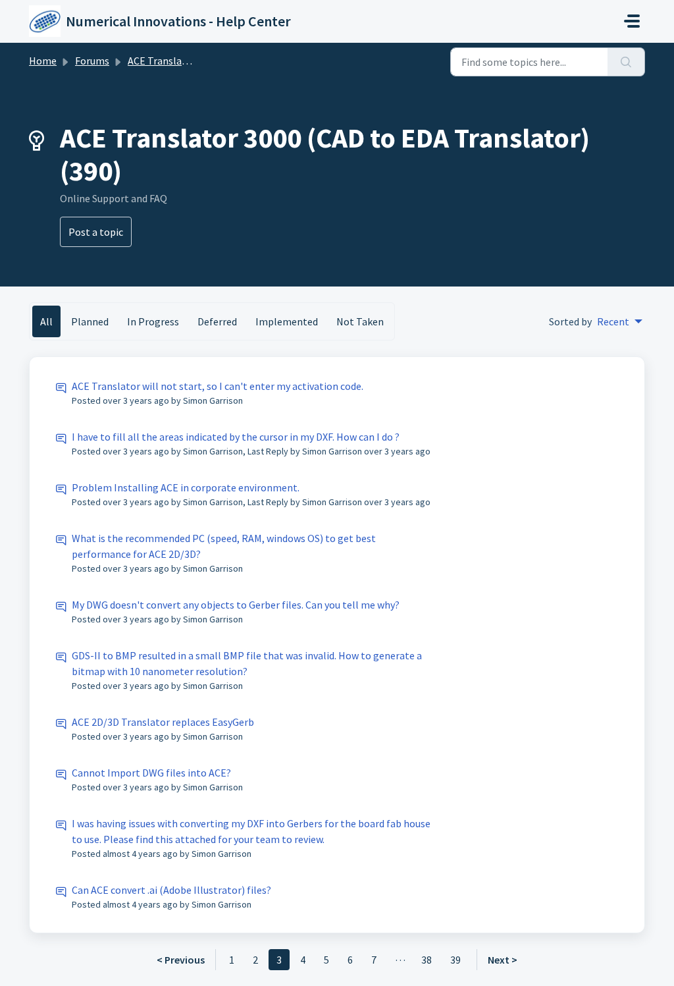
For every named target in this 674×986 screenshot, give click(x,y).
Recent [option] (613, 321)
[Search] (626, 61)
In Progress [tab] (153, 321)
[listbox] (619, 321)
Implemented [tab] (286, 321)
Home (43, 60)
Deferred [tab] (217, 321)
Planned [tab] (90, 321)
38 (426, 959)
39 (455, 959)
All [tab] (46, 321)
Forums (92, 60)
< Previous (181, 959)
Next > (502, 959)
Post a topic (95, 231)
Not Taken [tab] (360, 321)
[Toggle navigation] (632, 21)
